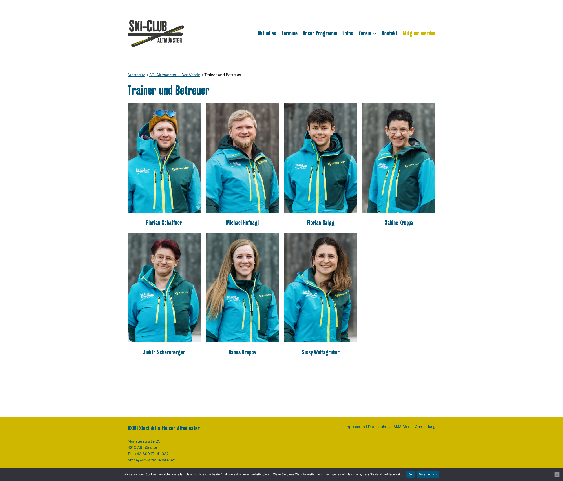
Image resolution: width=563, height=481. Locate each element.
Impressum (355, 426)
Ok (411, 474)
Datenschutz (379, 426)
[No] (557, 474)
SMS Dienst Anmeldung (414, 426)
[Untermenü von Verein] (375, 33)
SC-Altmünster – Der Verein (174, 74)
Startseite (136, 74)
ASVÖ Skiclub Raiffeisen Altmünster (164, 428)
